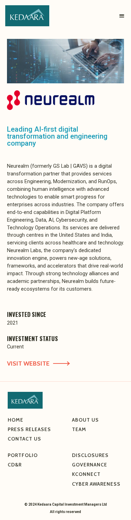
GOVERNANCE (89, 465)
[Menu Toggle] (122, 16)
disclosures (90, 455)
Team (79, 429)
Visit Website (28, 363)
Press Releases (29, 429)
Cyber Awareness (96, 484)
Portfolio (23, 455)
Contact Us (24, 439)
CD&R (15, 465)
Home (15, 420)
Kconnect (86, 474)
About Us (86, 420)
